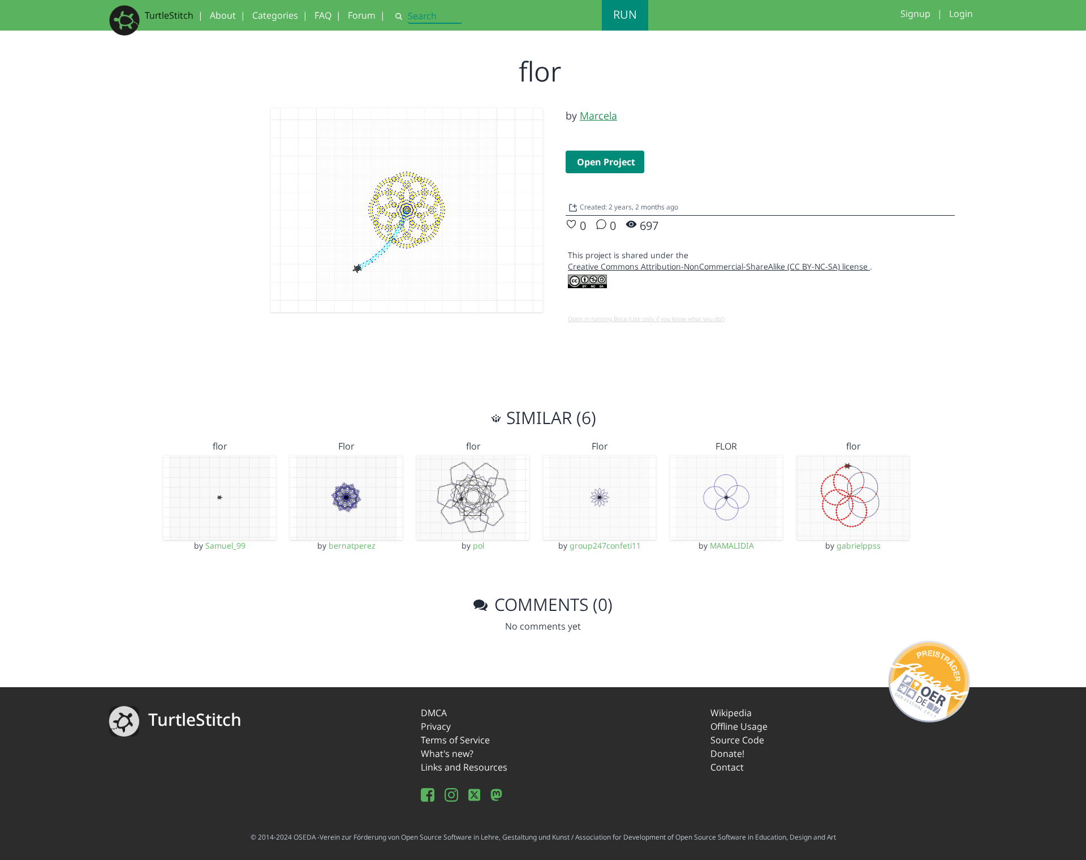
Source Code (737, 740)
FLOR (726, 446)
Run (625, 14)
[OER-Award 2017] (929, 679)
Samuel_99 (225, 545)
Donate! (727, 753)
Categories (275, 15)
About (223, 15)
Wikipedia (731, 713)
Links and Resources (464, 767)
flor (220, 446)
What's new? (447, 753)
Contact (727, 767)
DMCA (434, 713)
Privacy (436, 726)
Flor (346, 446)
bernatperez (352, 545)
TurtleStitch (169, 15)
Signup (915, 13)
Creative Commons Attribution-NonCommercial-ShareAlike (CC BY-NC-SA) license (719, 266)
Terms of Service (455, 740)
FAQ (322, 15)
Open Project (606, 162)
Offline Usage (739, 726)
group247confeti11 (605, 545)
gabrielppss (859, 545)
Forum (362, 15)
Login (961, 13)
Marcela (598, 115)
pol (478, 545)
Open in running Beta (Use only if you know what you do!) (646, 319)
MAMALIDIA (732, 545)
